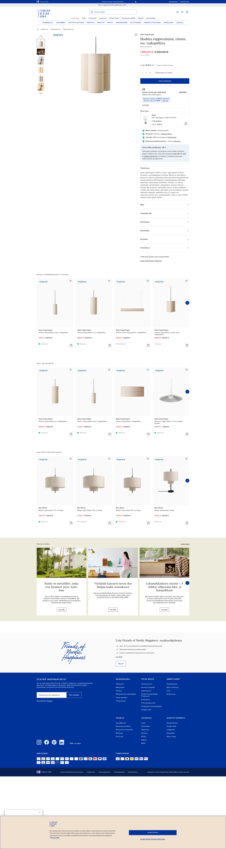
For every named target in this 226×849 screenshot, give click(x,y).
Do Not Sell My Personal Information (72, 772)
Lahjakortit (170, 730)
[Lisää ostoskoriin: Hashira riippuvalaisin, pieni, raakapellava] (71, 345)
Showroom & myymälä (124, 730)
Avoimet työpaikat (148, 687)
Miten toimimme (173, 687)
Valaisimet (61, 23)
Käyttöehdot (91, 772)
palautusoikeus (166, 134)
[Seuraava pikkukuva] (41, 93)
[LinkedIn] (61, 742)
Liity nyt (165, 101)
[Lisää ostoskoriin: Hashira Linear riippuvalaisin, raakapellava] (148, 345)
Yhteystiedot (120, 701)
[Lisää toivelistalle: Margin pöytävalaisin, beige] (186, 458)
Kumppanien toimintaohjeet (151, 706)
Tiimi (168, 691)
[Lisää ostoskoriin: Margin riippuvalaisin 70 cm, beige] (71, 523)
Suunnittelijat (150, 18)
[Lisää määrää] (150, 72)
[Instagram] (39, 742)
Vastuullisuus (146, 691)
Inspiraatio (102, 18)
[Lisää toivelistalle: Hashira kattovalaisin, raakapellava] (147, 369)
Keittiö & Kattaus (76, 23)
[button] (177, 12)
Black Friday (171, 737)
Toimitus (119, 691)
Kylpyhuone (135, 23)
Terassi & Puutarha (152, 23)
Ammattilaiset (121, 723)
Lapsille (179, 23)
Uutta (84, 18)
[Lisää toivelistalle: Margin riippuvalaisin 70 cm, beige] (70, 458)
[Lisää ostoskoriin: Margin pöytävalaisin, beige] (187, 523)
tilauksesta (172, 137)
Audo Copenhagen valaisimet (151, 261)
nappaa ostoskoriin (151, 156)
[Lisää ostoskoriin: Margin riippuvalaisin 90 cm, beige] (109, 523)
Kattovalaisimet (55, 29)
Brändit (140, 18)
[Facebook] (46, 742)
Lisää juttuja (185, 544)
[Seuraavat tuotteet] (187, 303)
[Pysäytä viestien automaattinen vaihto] (135, 1)
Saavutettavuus (133, 772)
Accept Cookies (152, 832)
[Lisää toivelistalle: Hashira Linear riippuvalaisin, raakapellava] (147, 280)
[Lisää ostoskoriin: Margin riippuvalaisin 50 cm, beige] (148, 523)
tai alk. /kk (147, 65)
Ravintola (119, 733)
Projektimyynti (172, 684)
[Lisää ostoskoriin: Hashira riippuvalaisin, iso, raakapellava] (109, 345)
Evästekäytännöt (119, 772)
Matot (110, 23)
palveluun (177, 141)
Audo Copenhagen (147, 34)
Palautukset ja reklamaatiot (126, 694)
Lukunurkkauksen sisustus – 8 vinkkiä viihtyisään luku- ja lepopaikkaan (164, 586)
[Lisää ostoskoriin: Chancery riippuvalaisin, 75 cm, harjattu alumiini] (187, 434)
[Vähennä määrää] (142, 72)
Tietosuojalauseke (104, 772)
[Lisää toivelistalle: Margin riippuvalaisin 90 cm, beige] (109, 458)
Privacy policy (54, 838)
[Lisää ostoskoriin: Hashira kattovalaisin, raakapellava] (148, 434)
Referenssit (171, 694)
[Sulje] (39, 812)
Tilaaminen (120, 684)
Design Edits (171, 726)
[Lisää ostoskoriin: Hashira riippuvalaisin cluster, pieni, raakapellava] (187, 345)
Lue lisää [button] (145, 105)
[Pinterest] (54, 742)
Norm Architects (146, 47)
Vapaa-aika (168, 23)
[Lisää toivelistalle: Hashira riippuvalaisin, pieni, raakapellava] (70, 280)
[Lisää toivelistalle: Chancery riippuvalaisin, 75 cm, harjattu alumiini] (186, 369)
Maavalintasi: (41, 701)
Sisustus (91, 23)
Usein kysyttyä (121, 698)
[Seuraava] (187, 583)
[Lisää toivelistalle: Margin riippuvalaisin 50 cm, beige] (147, 458)
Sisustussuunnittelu (129, 18)
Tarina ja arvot (146, 684)
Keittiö (143, 737)
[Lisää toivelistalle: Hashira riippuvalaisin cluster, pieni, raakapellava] (186, 280)
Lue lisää (119, 657)
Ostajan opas (146, 710)
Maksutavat (120, 687)
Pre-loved (119, 737)
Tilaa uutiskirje (74, 695)
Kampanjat (92, 18)
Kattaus (144, 740)
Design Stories (114, 18)
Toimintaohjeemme (148, 703)
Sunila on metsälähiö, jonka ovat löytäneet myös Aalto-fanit (61, 586)
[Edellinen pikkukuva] (41, 36)
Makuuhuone (121, 23)
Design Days (75, 18)
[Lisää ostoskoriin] (186, 123)
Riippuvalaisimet (68, 29)
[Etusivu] (37, 29)
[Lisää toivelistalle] (136, 35)
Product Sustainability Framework (149, 695)
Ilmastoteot (145, 700)
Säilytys (101, 23)
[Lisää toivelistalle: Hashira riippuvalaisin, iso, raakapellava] (109, 280)
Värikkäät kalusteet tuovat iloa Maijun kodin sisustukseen (113, 585)
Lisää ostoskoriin (165, 81)
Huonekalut (47, 23)
